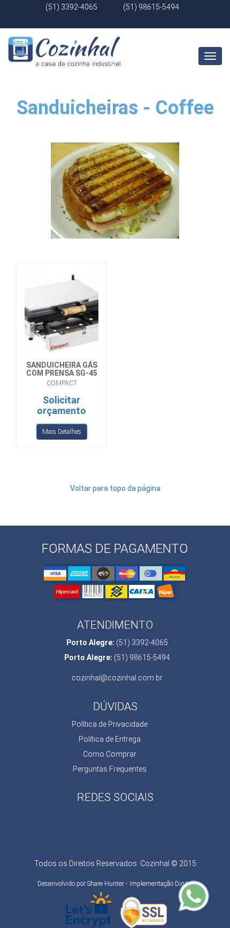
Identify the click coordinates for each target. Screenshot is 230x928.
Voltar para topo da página (115, 488)
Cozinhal (64, 41)
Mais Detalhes (61, 431)
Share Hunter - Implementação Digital (140, 883)
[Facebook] (114, 22)
